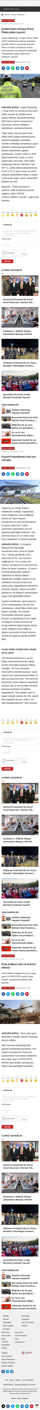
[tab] (7, 225)
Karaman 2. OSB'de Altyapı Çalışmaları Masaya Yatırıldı (17, 332)
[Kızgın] (22, 211)
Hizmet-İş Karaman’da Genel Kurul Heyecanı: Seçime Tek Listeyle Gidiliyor (18, 301)
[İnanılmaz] (31, 211)
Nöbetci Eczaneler (8, 1363)
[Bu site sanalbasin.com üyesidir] (27, 1353)
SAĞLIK (24, 1326)
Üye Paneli (19, 1332)
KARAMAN (7, 1322)
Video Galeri (6, 1335)
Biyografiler (6, 1345)
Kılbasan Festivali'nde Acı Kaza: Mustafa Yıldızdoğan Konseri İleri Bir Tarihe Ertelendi (20, 364)
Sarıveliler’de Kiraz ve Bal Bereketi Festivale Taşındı (16, 396)
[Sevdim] (12, 211)
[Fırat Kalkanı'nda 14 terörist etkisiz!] (20, 1012)
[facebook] (3, 68)
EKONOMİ (25, 1316)
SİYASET (6, 1329)
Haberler (7, 14)
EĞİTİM (6, 1316)
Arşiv (17, 1339)
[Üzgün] (35, 211)
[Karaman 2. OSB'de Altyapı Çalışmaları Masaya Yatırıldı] (20, 317)
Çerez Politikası (28, 1380)
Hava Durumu (7, 1356)
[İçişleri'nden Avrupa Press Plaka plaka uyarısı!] (20, 86)
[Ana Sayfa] (2, 15)
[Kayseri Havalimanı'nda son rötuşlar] (20, 491)
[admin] (11, 1371)
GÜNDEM (25, 1319)
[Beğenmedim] (17, 211)
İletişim (18, 1380)
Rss (6, 1380)
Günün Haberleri (21, 1335)
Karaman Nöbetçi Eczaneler (25, 1385)
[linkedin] (22, 68)
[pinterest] (27, 68)
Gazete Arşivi (20, 1342)
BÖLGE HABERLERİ (18, 14)
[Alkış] (8, 211)
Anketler (5, 1353)
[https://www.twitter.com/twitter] (7, 1371)
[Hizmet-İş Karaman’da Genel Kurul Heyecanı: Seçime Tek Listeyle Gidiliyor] (20, 285)
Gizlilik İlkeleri (8, 1385)
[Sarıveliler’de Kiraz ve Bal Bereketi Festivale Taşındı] (20, 381)
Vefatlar (4, 1348)
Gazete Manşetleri (8, 1359)
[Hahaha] (26, 211)
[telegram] (17, 68)
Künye (11, 1380)
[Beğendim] (3, 211)
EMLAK (6, 1319)
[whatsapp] (13, 68)
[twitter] (8, 68)
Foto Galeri (6, 1332)
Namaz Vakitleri (7, 1366)
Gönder (7, 261)
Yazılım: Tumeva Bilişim (19, 1398)
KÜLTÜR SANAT (28, 1322)
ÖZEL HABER (8, 1326)
